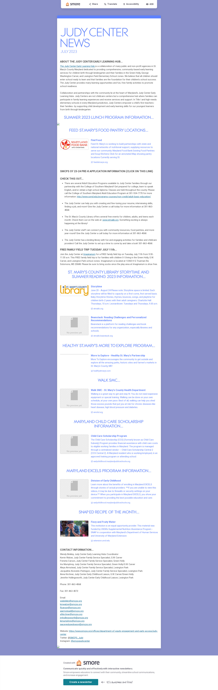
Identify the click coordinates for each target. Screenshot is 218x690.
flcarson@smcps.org (70, 607)
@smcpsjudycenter (80, 641)
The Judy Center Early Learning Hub (77, 66)
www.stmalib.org (110, 220)
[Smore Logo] (73, 4)
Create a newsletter (80, 682)
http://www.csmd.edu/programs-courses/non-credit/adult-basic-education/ (114, 196)
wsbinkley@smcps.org (71, 601)
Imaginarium (89, 254)
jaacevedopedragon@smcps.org (76, 624)
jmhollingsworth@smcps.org (74, 617)
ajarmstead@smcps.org (71, 611)
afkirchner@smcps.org (71, 614)
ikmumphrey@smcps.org (72, 621)
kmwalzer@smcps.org (71, 604)
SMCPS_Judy (76, 637)
